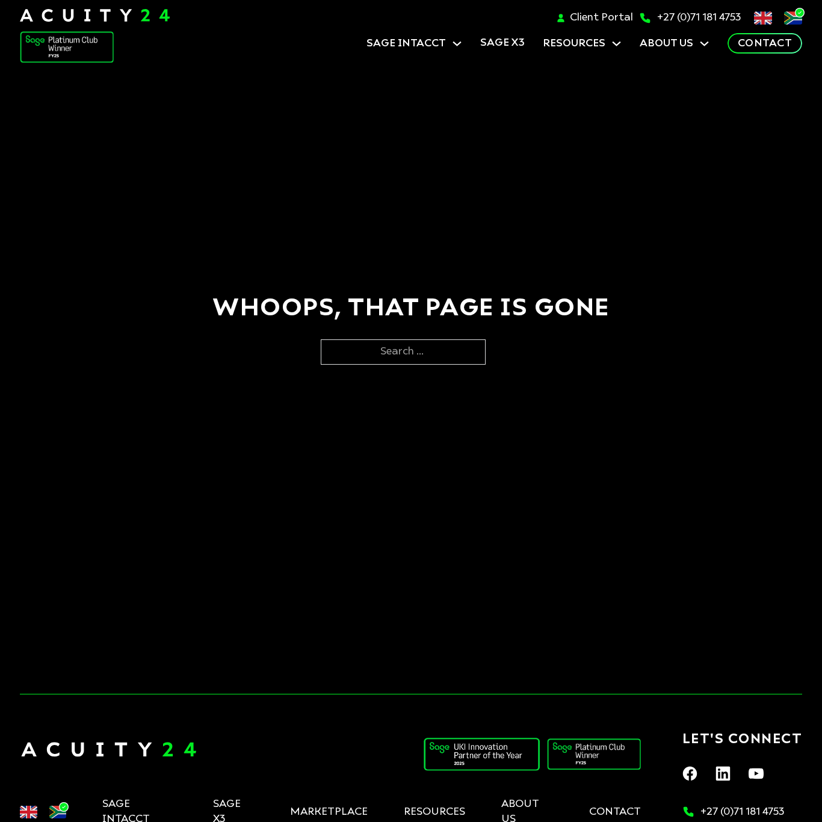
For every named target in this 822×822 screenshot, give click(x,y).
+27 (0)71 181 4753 (699, 18)
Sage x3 (502, 43)
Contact (765, 44)
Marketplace (329, 812)
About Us (666, 44)
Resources (574, 44)
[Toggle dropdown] (457, 44)
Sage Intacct (406, 44)
